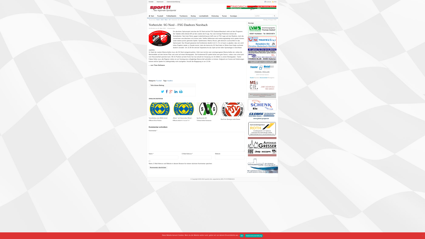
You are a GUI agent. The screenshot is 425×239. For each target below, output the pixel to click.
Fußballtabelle (171, 16)
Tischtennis (183, 16)
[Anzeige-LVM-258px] (262, 35)
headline (170, 81)
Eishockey (215, 16)
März (166, 19)
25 (169, 19)
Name (151, 154)
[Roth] (262, 136)
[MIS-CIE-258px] (262, 98)
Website (217, 154)
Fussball (160, 16)
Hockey (193, 16)
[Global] (262, 120)
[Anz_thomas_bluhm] (262, 59)
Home (157, 19)
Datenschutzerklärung (173, 2)
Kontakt (151, 2)
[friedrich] (251, 9)
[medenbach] (262, 47)
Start (152, 16)
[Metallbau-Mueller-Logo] (262, 79)
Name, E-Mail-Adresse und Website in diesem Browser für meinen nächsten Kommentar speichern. (180, 163)
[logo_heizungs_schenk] (262, 110)
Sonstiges (233, 16)
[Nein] (422, 236)
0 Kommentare (171, 28)
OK (242, 236)
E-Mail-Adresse (187, 154)
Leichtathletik (203, 16)
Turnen (224, 16)
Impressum (160, 2)
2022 (162, 19)
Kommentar (153, 130)
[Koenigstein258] (262, 174)
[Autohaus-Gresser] (262, 155)
